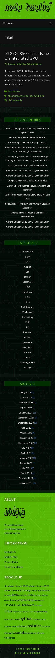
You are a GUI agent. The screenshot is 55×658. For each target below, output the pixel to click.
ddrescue (45, 595)
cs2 (36, 595)
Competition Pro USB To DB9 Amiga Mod (27, 180)
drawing (14, 600)
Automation (27, 251)
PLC (27, 327)
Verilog (27, 367)
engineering (25, 600)
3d (5, 586)
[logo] (14, 517)
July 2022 (26, 448)
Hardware (14, 91)
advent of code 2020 (17, 586)
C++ (28, 261)
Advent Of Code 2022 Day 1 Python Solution (27, 226)
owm (31, 612)
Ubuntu (27, 357)
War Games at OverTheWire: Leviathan (27, 165)
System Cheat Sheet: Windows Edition (27, 137)
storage (8, 632)
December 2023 (26, 422)
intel (26, 95)
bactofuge (8, 595)
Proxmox (27, 332)
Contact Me (10, 552)
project (6, 619)
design (6, 600)
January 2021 (26, 483)
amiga (28, 590)
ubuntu (28, 632)
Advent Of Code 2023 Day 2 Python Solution (27, 170)
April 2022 (26, 453)
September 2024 (26, 417)
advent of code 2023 (14, 590)
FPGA (27, 287)
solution (35, 625)
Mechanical (27, 312)
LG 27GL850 (37, 95)
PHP (27, 322)
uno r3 (35, 632)
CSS (27, 271)
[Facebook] (44, 3)
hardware (28, 605)
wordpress (9, 637)
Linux (27, 302)
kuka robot (38, 605)
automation (44, 590)
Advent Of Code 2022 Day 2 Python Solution (27, 221)
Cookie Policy (10, 556)
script (44, 619)
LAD (27, 297)
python (26, 618)
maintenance (17, 612)
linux (8, 611)
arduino (34, 590)
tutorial (18, 632)
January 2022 (26, 458)
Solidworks (27, 347)
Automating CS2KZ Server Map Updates (27, 142)
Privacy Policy (11, 562)
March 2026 (26, 397)
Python (27, 337)
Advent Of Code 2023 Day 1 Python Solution (27, 175)
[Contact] (51, 3)
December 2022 (26, 443)
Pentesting (27, 317)
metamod (26, 612)
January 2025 (26, 412)
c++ (26, 595)
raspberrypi (37, 619)
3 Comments (15, 100)
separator (7, 626)
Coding (27, 266)
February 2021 (26, 478)
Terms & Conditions (13, 567)
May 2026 (26, 392)
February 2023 (26, 437)
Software (27, 342)
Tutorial (27, 352)
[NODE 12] (27, 7)
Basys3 (20, 595)
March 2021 (26, 473)
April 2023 (26, 427)
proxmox (14, 619)
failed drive (37, 600)
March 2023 (26, 433)
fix (43, 600)
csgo (39, 595)
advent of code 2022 (38, 586)
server (14, 626)
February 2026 (26, 402)
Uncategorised (27, 362)
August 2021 (26, 463)
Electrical (27, 281)
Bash (27, 256)
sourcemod (46, 626)
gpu (21, 95)
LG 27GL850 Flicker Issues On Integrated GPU (27, 56)
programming (40, 611)
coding (31, 595)
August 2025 (26, 407)
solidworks (22, 626)
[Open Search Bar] (50, 23)
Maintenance (27, 307)
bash (15, 594)
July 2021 (26, 468)
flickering (13, 95)
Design (27, 276)
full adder (17, 605)
